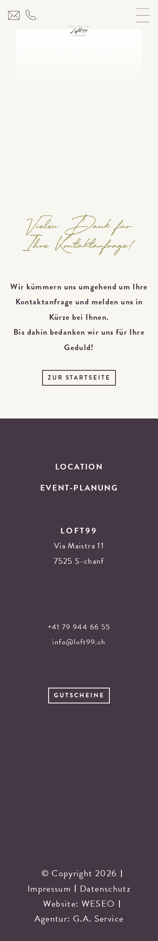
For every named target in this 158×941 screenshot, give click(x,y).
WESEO (98, 903)
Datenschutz (105, 888)
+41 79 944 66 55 (79, 626)
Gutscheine (79, 695)
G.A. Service (98, 918)
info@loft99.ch (78, 641)
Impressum (49, 888)
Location (79, 467)
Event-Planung (79, 488)
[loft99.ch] (79, 29)
